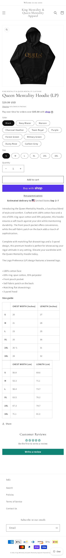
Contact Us (11, 508)
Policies (10, 494)
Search (9, 487)
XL (34, 155)
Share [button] (9, 423)
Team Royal (38, 130)
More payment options (33, 195)
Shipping (5, 107)
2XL (45, 155)
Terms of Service (14, 501)
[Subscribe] (56, 528)
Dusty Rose (11, 143)
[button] (3, 12)
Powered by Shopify (49, 552)
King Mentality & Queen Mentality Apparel (28, 552)
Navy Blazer (25, 123)
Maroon (43, 123)
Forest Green (12, 136)
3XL (56, 155)
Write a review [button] (33, 451)
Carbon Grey (31, 143)
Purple (54, 130)
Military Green (34, 136)
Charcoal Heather (15, 130)
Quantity (6, 162)
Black (8, 123)
